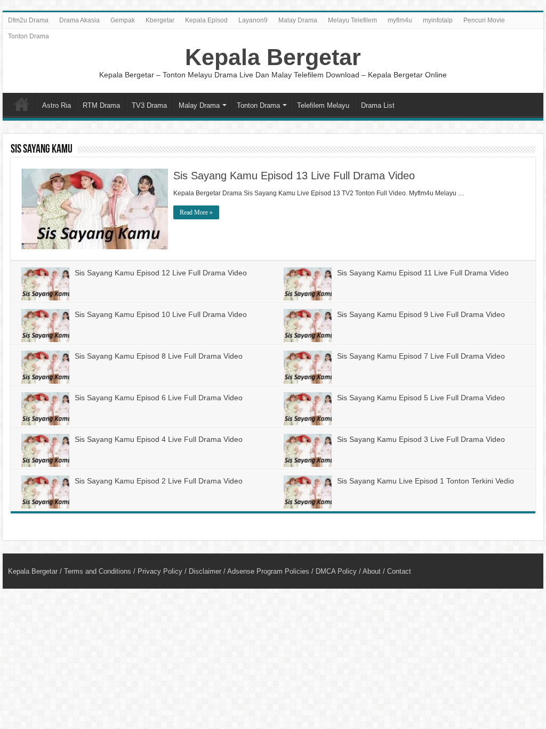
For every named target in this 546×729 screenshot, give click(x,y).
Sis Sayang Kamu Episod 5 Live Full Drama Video (421, 397)
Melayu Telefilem (352, 20)
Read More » (196, 212)
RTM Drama (101, 105)
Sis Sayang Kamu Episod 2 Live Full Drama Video (159, 481)
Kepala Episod (206, 20)
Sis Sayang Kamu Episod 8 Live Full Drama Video (159, 356)
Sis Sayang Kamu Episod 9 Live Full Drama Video (421, 314)
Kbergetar (160, 20)
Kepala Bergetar (273, 57)
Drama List (378, 105)
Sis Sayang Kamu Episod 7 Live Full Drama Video (421, 356)
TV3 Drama (149, 105)
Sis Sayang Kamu (42, 150)
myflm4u (400, 20)
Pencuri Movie (484, 20)
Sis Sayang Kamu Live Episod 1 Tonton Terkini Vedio (425, 481)
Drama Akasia (79, 20)
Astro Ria (56, 105)
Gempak (122, 20)
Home (22, 104)
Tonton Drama (28, 36)
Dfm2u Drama (28, 20)
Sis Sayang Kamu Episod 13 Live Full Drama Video (294, 175)
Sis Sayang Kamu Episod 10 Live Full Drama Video (161, 314)
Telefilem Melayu (323, 105)
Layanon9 (253, 20)
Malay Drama (297, 20)
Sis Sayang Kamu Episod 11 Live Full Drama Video (423, 272)
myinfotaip (438, 20)
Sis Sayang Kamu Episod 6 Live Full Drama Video (159, 397)
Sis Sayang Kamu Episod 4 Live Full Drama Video (159, 439)
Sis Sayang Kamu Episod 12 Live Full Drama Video (161, 272)
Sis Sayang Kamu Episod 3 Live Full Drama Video (421, 439)
